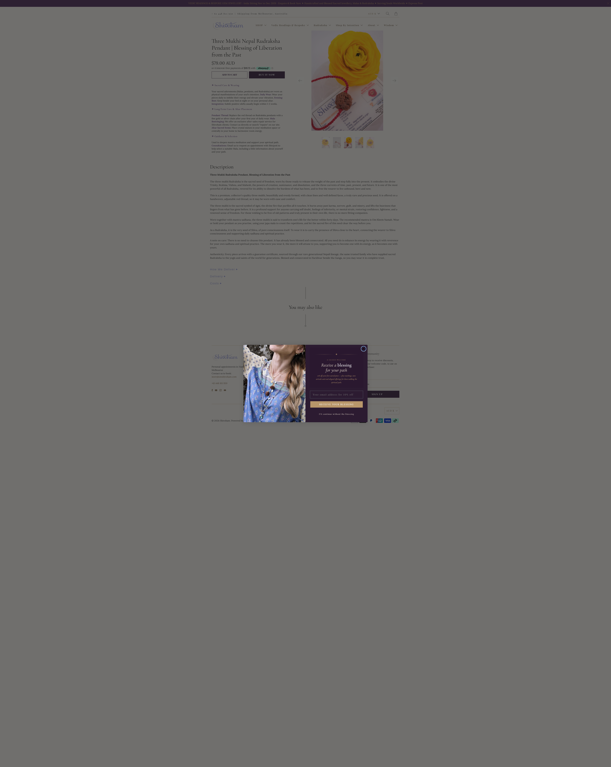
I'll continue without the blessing (336, 414)
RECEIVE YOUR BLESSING (336, 404)
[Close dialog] (363, 348)
